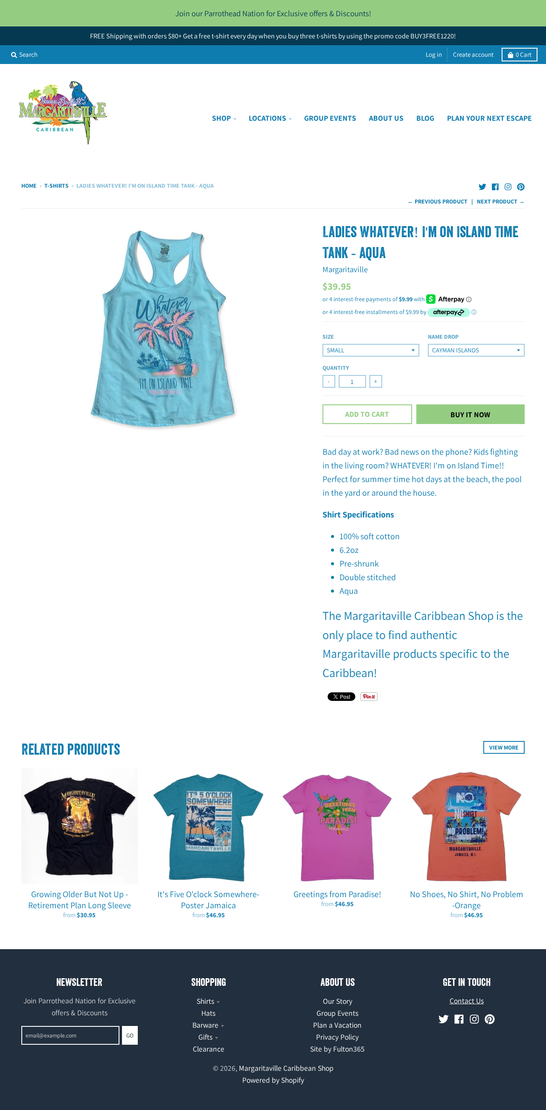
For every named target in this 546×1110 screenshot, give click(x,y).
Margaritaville (345, 269)
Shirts (205, 1001)
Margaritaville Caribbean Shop (286, 1068)
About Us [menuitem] (386, 118)
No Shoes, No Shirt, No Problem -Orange (466, 900)
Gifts (205, 1037)
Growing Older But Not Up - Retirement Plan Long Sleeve (79, 900)
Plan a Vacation (337, 1025)
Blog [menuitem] (425, 118)
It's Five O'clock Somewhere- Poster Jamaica (208, 900)
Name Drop (443, 336)
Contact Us (467, 1000)
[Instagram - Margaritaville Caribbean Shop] (508, 185)
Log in (434, 54)
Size (328, 336)
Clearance (208, 1049)
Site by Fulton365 (337, 1049)
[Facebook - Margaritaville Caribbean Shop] (495, 185)
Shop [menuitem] (221, 118)
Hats (208, 1013)
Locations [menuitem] (267, 118)
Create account (473, 54)
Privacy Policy (337, 1037)
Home (29, 185)
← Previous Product (437, 201)
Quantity (335, 368)
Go (130, 1035)
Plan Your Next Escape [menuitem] (489, 118)
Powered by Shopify (273, 1080)
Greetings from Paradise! (337, 894)
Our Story (337, 1001)
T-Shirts (56, 185)
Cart (523, 54)
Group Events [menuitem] (330, 118)
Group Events (337, 1013)
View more (504, 747)
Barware (205, 1025)
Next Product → (501, 201)
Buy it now (470, 414)
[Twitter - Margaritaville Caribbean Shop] (482, 185)
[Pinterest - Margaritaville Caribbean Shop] (521, 185)
